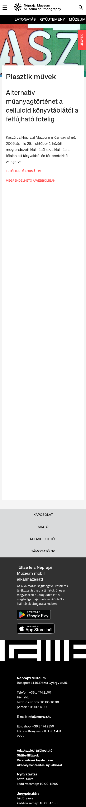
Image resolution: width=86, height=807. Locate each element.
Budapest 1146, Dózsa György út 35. (42, 683)
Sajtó (43, 527)
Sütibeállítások (28, 755)
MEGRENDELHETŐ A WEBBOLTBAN (30, 180)
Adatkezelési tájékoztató (34, 751)
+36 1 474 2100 (40, 692)
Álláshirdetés (43, 539)
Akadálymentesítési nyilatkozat (39, 765)
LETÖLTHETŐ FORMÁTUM (23, 171)
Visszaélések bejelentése (35, 760)
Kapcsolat (43, 514)
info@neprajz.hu (40, 717)
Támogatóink (43, 551)
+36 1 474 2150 (43, 726)
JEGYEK (82, 40)
